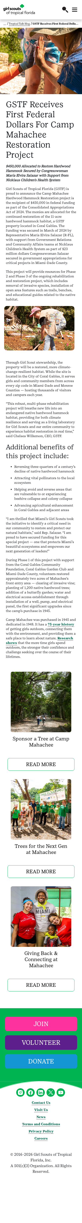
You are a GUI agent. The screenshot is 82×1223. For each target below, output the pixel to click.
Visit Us (41, 1110)
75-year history (61, 624)
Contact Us (41, 1103)
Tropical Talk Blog (19, 23)
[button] (65, 10)
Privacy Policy (41, 1131)
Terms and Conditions (41, 1124)
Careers (41, 1138)
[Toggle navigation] (74, 10)
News (41, 1117)
